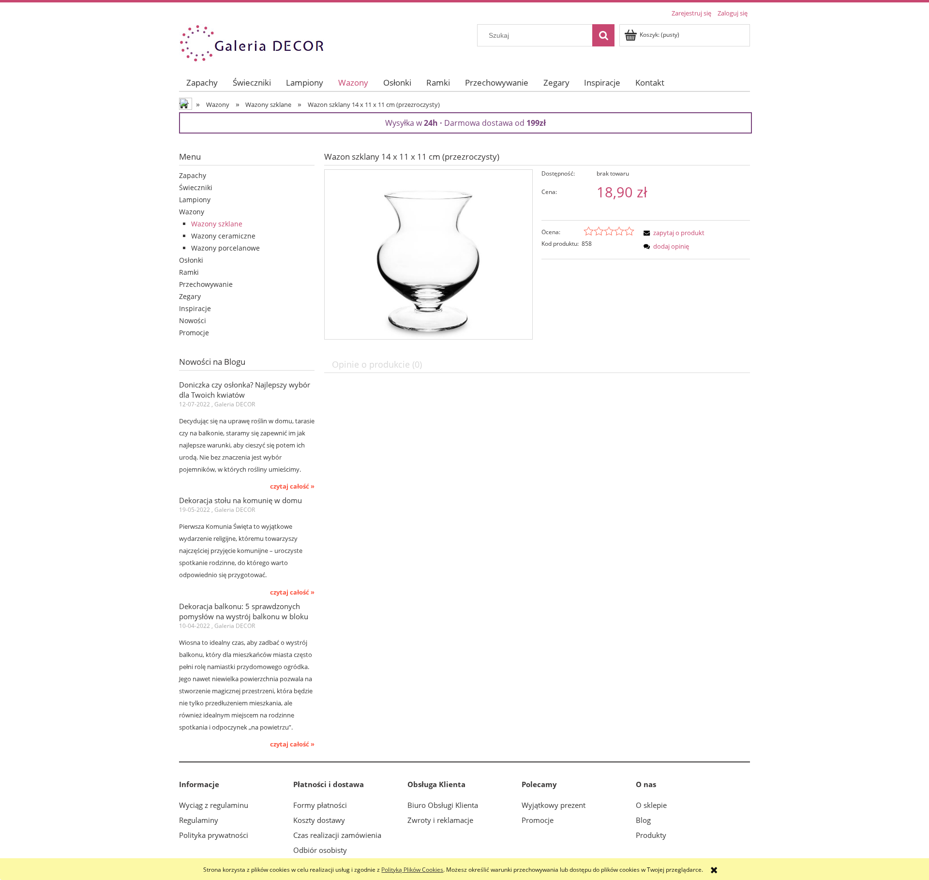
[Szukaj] (603, 35)
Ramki (189, 272)
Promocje (194, 332)
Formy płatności (320, 805)
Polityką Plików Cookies (412, 869)
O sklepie (651, 805)
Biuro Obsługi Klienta (442, 805)
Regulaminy (198, 820)
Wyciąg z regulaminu (213, 805)
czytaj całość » (292, 486)
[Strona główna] (251, 42)
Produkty (651, 835)
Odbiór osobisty (320, 850)
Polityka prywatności (213, 835)
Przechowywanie (206, 284)
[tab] (378, 364)
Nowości (192, 320)
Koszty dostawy (319, 820)
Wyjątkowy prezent (553, 805)
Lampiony (194, 199)
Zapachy (192, 175)
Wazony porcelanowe (225, 248)
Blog (643, 820)
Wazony (191, 211)
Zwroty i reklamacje (440, 820)
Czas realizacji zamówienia (337, 835)
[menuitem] (202, 82)
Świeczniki (195, 187)
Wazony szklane (216, 223)
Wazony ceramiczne (223, 235)
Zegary (190, 296)
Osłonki (191, 260)
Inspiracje (195, 308)
